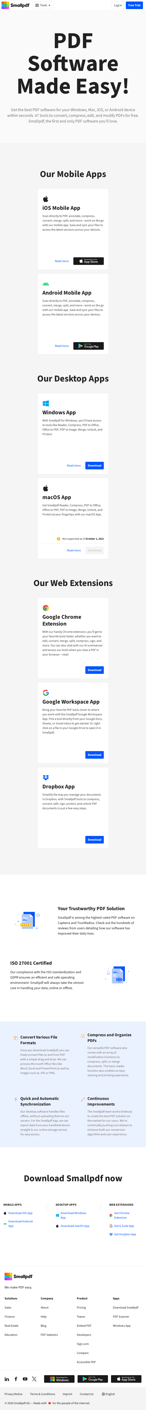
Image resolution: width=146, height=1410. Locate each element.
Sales (8, 1307)
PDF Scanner (121, 1317)
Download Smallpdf (125, 1307)
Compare (83, 1353)
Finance (10, 1317)
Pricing (81, 1307)
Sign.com (83, 1344)
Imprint (67, 1394)
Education (11, 1335)
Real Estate (11, 1326)
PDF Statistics (49, 1335)
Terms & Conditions (42, 1394)
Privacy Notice (13, 1394)
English (110, 1394)
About (44, 1307)
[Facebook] (16, 1379)
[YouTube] (25, 1379)
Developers (84, 1335)
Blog (43, 1326)
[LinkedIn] (7, 1379)
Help (44, 1317)
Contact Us (87, 1394)
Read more (62, 261)
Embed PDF (84, 1326)
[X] (34, 1379)
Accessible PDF (86, 1362)
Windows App (122, 1326)
